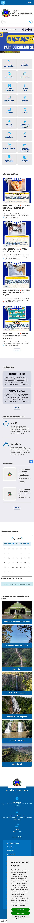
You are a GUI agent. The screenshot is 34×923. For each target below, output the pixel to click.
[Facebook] (23, 30)
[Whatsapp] (28, 30)
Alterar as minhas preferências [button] (20, 917)
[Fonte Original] (9, 30)
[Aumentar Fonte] (5, 30)
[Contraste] (15, 30)
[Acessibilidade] (2, 30)
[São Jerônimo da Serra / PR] (17, 788)
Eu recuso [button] (20, 913)
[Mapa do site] (11, 30)
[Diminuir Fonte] (7, 30)
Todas (17, 350)
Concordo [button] (20, 909)
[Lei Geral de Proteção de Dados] (13, 30)
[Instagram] (26, 30)
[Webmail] (31, 30)
